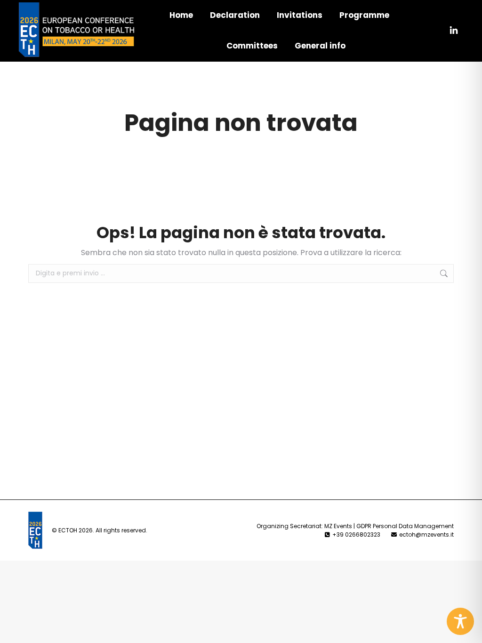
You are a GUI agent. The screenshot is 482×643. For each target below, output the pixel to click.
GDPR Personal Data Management (405, 526)
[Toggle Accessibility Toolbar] (460, 621)
